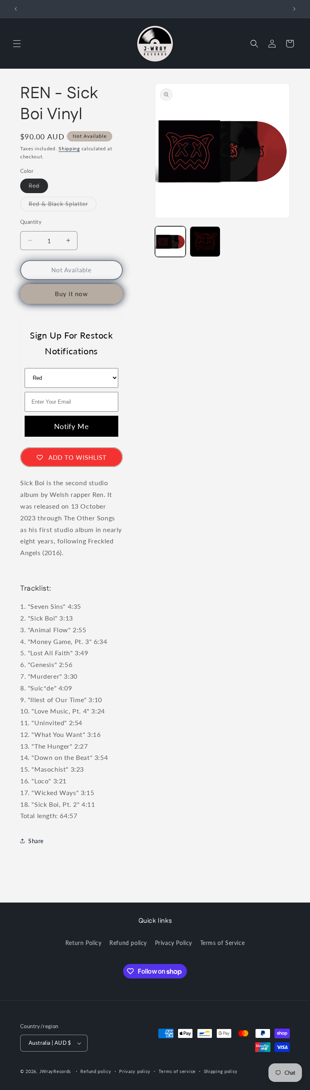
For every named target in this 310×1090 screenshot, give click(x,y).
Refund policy (128, 942)
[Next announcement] (294, 9)
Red (38, 187)
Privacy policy (135, 1071)
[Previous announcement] (16, 9)
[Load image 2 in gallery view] (205, 241)
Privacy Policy (173, 942)
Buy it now (71, 293)
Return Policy (83, 942)
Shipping (69, 148)
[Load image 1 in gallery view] (170, 241)
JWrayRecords (55, 1071)
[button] (17, 44)
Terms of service (177, 1071)
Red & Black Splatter (62, 205)
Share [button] (36, 840)
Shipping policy (221, 1071)
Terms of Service (222, 942)
